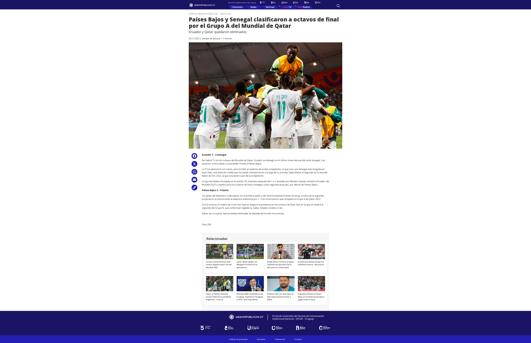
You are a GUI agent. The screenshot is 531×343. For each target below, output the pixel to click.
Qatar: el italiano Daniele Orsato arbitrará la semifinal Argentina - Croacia (218, 297)
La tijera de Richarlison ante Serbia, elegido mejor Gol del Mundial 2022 (219, 265)
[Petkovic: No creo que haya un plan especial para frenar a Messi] (281, 283)
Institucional (280, 339)
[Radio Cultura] (318, 3)
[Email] (194, 181)
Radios (306, 7)
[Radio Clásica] (295, 3)
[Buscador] (338, 5)
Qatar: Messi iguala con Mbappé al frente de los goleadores (247, 265)
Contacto (298, 339)
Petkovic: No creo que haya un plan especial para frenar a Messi (280, 297)
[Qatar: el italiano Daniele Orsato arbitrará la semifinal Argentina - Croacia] (219, 283)
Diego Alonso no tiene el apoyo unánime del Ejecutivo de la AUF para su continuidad (280, 265)
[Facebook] (194, 157)
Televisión (237, 7)
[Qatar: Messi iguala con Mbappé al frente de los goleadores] (250, 251)
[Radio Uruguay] (284, 3)
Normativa (261, 339)
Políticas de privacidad (238, 339)
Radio (254, 7)
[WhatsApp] (194, 173)
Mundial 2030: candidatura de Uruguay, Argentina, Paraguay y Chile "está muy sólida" (250, 297)
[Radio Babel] (307, 3)
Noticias (270, 7)
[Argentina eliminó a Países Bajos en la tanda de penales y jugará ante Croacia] (311, 283)
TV (289, 7)
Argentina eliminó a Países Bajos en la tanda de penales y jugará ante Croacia (311, 297)
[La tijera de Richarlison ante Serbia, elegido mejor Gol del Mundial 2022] (219, 251)
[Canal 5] (262, 3)
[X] (194, 165)
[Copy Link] (194, 189)
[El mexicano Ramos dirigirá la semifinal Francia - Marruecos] (311, 251)
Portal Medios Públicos (203, 13)
